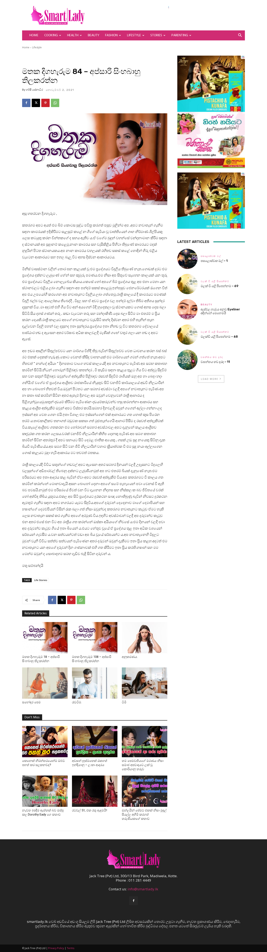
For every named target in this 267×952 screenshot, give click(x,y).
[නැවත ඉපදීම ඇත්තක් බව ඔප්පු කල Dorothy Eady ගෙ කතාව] (45, 791)
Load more (209, 378)
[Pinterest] (45, 103)
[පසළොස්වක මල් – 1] (187, 259)
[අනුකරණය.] (144, 637)
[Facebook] (26, 103)
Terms (70, 948)
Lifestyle (134, 35)
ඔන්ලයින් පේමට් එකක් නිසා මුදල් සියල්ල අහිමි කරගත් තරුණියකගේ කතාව (144, 814)
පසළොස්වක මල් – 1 (214, 261)
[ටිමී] (144, 683)
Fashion (111, 35)
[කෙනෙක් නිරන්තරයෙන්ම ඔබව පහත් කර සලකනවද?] (45, 741)
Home (33, 35)
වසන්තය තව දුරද (212, 357)
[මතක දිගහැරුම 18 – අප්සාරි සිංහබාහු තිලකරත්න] (45, 637)
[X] (36, 103)
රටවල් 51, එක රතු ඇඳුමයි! (89, 810)
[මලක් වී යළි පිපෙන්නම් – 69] (187, 284)
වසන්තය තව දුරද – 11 (215, 362)
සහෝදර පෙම (31, 702)
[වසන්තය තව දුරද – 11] (187, 360)
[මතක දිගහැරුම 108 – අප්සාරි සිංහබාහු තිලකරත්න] (94, 637)
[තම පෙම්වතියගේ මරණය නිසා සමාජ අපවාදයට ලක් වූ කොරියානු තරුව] (144, 741)
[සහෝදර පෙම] (45, 683)
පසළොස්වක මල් (211, 256)
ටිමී (124, 702)
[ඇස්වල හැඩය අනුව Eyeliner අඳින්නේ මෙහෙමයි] (187, 309)
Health (72, 35)
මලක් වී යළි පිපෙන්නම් (215, 281)
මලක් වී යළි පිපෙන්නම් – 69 (219, 286)
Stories (156, 35)
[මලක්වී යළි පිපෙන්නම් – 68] (187, 335)
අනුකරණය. (130, 657)
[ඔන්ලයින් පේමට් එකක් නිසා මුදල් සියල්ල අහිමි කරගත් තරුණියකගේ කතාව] (144, 791)
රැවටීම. (77, 702)
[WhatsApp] (55, 103)
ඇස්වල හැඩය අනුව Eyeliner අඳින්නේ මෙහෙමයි (220, 311)
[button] (240, 35)
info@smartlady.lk (143, 889)
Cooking (51, 35)
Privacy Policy (56, 948)
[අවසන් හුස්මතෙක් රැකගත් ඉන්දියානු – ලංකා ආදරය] (94, 741)
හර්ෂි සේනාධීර (34, 89)
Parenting (179, 35)
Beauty (93, 35)
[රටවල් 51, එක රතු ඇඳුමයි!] (94, 791)
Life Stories (40, 580)
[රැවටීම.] (94, 683)
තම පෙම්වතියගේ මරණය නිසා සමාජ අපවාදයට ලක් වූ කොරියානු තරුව (143, 765)
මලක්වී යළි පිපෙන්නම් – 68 (219, 337)
